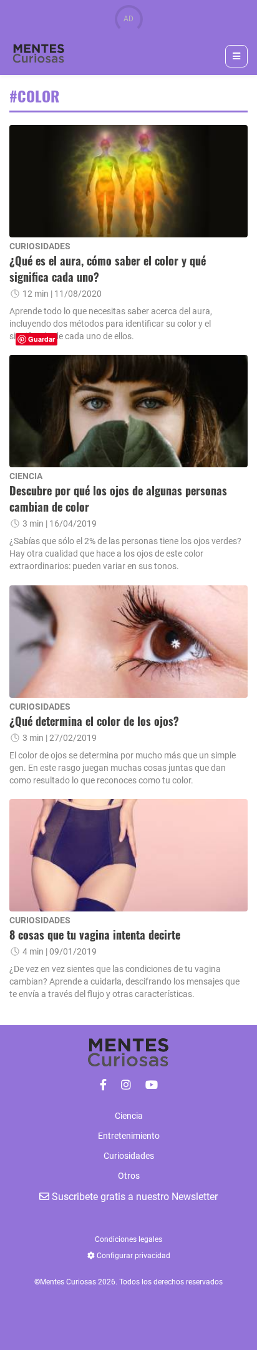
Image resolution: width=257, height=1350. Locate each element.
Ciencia (129, 1116)
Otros (129, 1176)
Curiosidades (129, 1156)
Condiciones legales (128, 1239)
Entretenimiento (129, 1136)
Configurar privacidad (132, 1255)
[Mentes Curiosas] (103, 1085)
